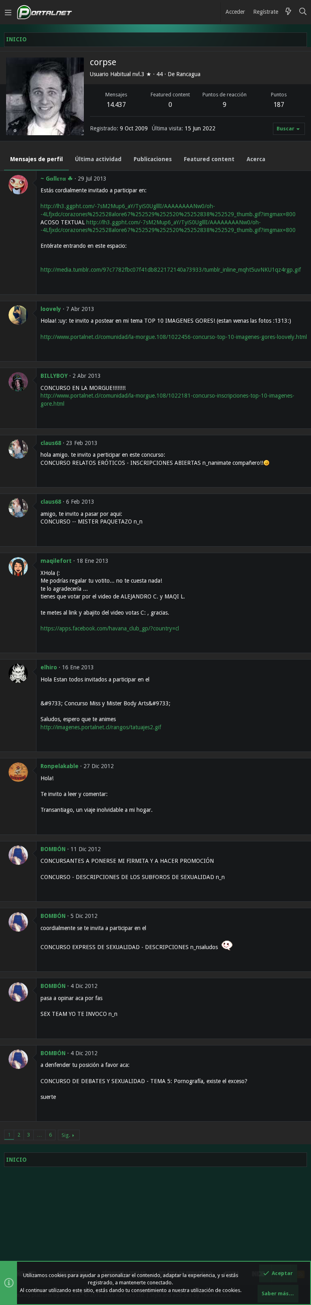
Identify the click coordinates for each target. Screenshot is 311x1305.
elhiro (48, 667)
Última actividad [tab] (98, 159)
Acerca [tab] (256, 159)
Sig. (66, 1135)
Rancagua (188, 74)
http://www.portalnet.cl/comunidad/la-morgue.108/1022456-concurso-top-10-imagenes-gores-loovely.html (173, 337)
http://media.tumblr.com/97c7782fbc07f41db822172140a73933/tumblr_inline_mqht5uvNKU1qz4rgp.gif (170, 269)
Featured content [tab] (209, 159)
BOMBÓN (53, 849)
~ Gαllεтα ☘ (56, 178)
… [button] (39, 1135)
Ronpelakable (59, 766)
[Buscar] (303, 12)
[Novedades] (288, 12)
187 (278, 105)
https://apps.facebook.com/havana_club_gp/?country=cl (109, 628)
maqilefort (56, 561)
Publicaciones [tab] (153, 159)
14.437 (116, 105)
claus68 (50, 443)
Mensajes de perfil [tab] (36, 159)
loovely (50, 309)
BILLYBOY (54, 376)
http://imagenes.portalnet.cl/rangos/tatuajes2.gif (100, 727)
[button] (8, 12)
